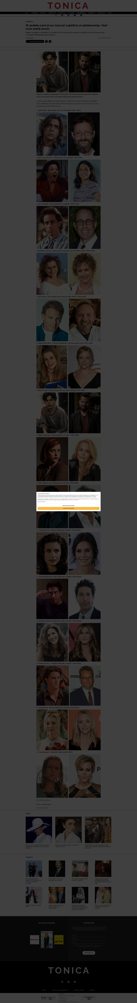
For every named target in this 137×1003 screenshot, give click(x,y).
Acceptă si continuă (68, 508)
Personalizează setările (68, 505)
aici (44, 501)
